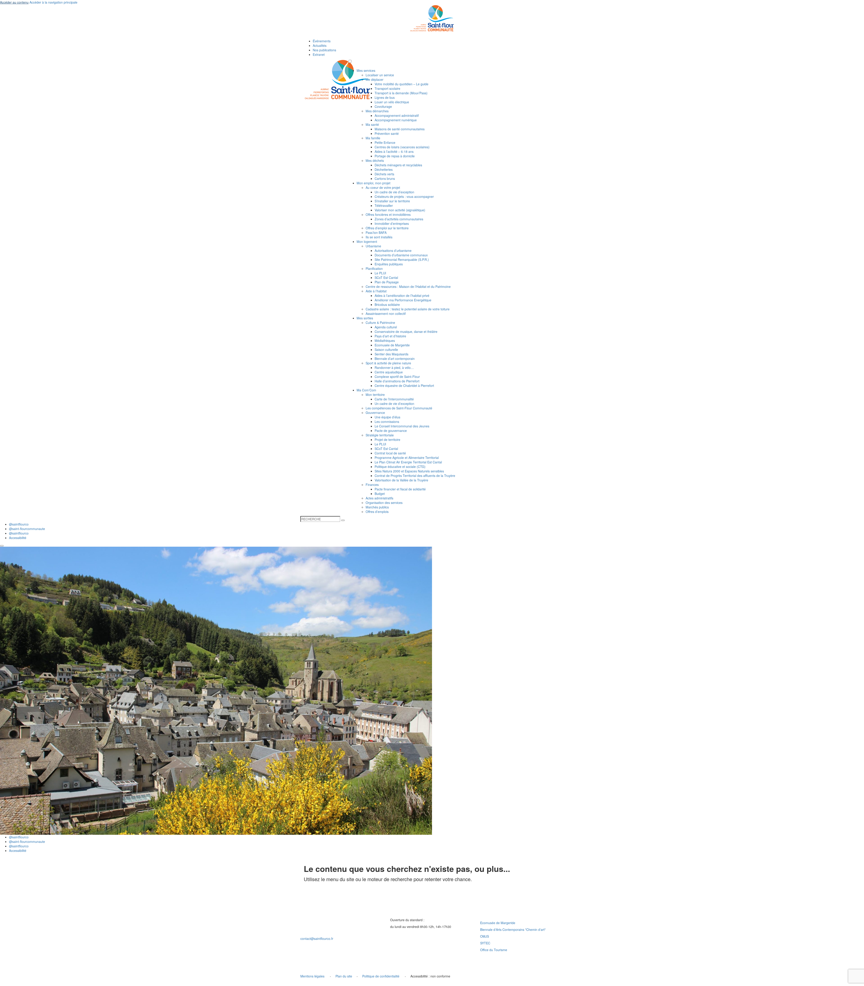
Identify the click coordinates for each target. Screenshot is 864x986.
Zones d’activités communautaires (399, 219)
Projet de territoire (387, 439)
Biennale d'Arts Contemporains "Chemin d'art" (513, 929)
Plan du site (343, 976)
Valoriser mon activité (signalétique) (400, 210)
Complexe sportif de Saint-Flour (397, 376)
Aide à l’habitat (376, 291)
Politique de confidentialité (380, 976)
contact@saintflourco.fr (316, 938)
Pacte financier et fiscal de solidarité (400, 489)
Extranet (319, 54)
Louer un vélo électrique (392, 102)
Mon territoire (375, 394)
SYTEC (485, 943)
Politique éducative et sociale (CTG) (400, 466)
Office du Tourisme (493, 950)
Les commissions (387, 421)
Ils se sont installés (379, 237)
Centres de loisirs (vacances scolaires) (402, 147)
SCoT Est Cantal (386, 277)
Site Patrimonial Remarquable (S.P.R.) (402, 259)
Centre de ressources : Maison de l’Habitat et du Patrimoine (408, 286)
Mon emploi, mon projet (373, 183)
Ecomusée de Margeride (392, 345)
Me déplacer (374, 79)
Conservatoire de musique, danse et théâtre (406, 331)
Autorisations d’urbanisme (393, 250)
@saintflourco (19, 524)
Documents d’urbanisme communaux (401, 255)
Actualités (319, 45)
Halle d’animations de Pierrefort (397, 381)
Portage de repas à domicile (395, 156)
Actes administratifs (379, 498)
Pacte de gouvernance (391, 430)
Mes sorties (365, 318)
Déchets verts (384, 174)
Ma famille (373, 138)
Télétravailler (384, 205)
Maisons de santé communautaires (400, 129)
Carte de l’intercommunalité (394, 399)
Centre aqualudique (389, 372)
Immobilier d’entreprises (392, 223)
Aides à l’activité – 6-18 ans (394, 151)
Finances (372, 484)
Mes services (366, 70)
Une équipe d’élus (387, 417)
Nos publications (324, 50)
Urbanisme (373, 246)
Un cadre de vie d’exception (394, 192)
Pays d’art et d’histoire (390, 336)
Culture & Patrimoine (380, 322)
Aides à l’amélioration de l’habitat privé (402, 295)
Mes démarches (377, 111)
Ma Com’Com (366, 390)
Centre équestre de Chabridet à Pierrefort (404, 385)
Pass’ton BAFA (376, 232)
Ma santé (372, 124)
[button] (350, 61)
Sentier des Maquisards (391, 354)
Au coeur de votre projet (383, 187)
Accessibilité (17, 537)
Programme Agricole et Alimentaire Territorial (407, 457)
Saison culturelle (386, 349)
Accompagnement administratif (397, 115)
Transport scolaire (387, 88)
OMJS (484, 936)
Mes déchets (375, 160)
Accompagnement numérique (396, 120)
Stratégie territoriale (380, 435)
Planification (374, 268)
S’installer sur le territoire (392, 201)
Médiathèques (385, 340)
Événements (322, 41)
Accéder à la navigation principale (53, 2)
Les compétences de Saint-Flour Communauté (399, 408)
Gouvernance (375, 412)
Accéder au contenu (14, 2)
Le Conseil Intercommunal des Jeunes (402, 426)
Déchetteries (384, 169)
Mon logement (367, 241)
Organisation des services (384, 502)
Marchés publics (377, 507)
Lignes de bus (385, 97)
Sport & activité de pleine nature (388, 363)
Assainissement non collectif (386, 313)
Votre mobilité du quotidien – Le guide (401, 84)
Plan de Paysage (387, 282)
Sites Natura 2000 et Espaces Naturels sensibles (409, 471)
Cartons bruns (385, 178)
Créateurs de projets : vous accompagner (404, 196)
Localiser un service (380, 75)
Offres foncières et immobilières (388, 214)
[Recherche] (343, 520)
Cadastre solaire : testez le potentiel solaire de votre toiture (408, 309)
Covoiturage (383, 106)
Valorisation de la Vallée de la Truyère (401, 480)
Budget (380, 493)
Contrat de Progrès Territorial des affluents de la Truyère (415, 475)
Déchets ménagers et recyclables (398, 165)
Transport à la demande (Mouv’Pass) (401, 93)
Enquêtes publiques (389, 264)
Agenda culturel (386, 327)
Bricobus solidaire (387, 304)
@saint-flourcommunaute (27, 528)
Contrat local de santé (390, 453)
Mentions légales (312, 976)
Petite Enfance (385, 142)
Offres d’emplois (377, 511)
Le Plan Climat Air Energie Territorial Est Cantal (408, 462)
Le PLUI (380, 273)
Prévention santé (387, 133)
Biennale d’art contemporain (395, 358)
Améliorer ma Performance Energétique (403, 300)
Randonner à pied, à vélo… (394, 367)
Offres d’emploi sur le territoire (387, 228)
